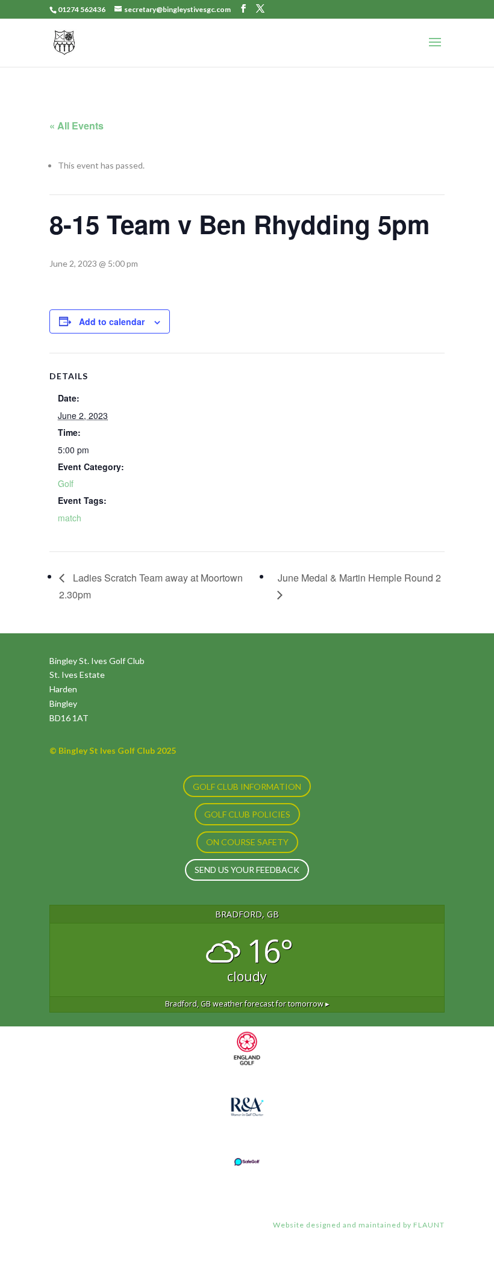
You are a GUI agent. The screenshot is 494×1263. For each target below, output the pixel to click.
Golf (65, 483)
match (69, 518)
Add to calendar (112, 321)
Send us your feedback (247, 869)
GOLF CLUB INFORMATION (247, 786)
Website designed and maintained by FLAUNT (359, 1224)
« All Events (76, 125)
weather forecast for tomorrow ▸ (247, 1004)
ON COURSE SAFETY (247, 842)
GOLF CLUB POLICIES (247, 814)
